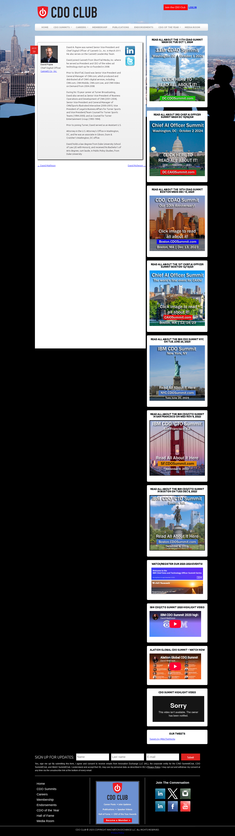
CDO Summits (46, 789)
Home (44, 27)
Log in (193, 7)
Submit (190, 757)
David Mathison (47, 165)
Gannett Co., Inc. (49, 71)
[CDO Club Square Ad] (117, 823)
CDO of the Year (167, 28)
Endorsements (143, 27)
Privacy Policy (153, 767)
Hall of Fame (45, 815)
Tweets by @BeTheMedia (162, 739)
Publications (120, 27)
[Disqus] (92, 211)
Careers (79, 28)
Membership (99, 27)
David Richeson (137, 165)
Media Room (192, 27)
